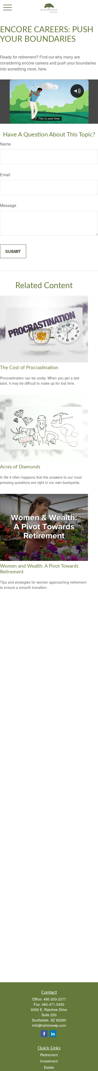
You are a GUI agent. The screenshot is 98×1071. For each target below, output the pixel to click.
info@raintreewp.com (49, 1025)
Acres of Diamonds (20, 467)
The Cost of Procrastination (29, 367)
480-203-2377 (54, 999)
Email (5, 174)
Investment (49, 1061)
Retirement (49, 1054)
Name (5, 144)
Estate (49, 1067)
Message (8, 205)
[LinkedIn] (53, 1033)
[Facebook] (44, 1033)
